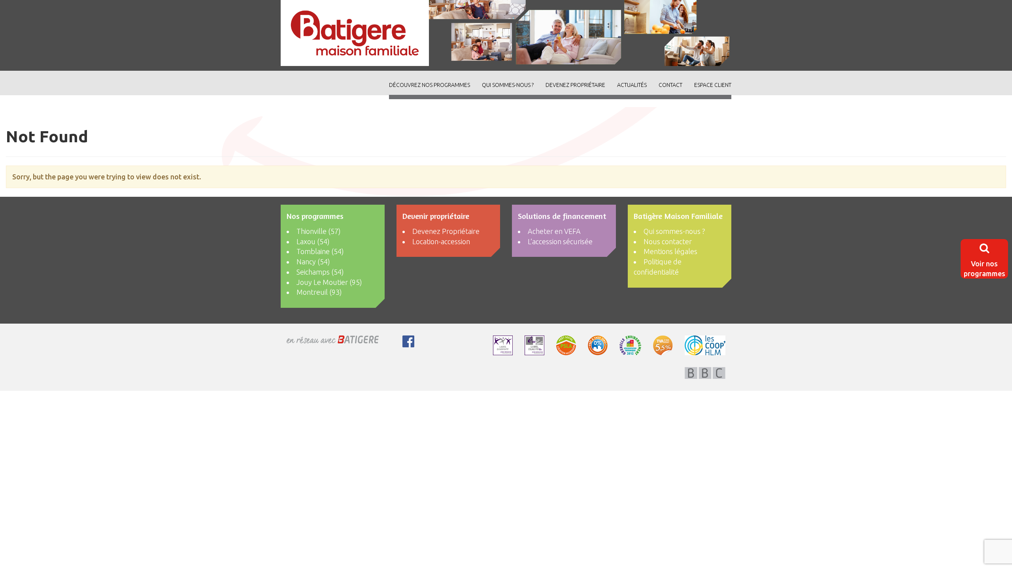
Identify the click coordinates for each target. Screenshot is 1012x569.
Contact (670, 85)
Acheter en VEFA (554, 231)
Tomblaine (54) (320, 251)
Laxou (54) (313, 241)
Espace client (712, 85)
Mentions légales (670, 251)
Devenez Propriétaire (575, 85)
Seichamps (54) (320, 272)
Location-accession (441, 241)
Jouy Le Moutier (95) (329, 282)
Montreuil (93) (319, 292)
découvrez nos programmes (429, 85)
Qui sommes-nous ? (508, 85)
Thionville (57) (318, 231)
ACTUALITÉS (632, 85)
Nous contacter (668, 241)
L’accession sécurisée (560, 241)
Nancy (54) (313, 262)
